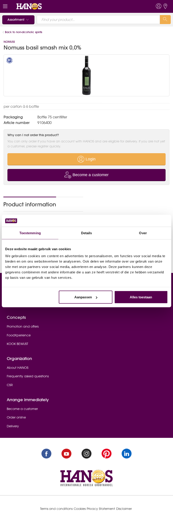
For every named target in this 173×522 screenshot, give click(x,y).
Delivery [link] (13, 426)
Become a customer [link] (22, 409)
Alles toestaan (141, 297)
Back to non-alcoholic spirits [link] (24, 32)
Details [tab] (86, 233)
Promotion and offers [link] (23, 326)
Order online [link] (16, 417)
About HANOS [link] (17, 367)
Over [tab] (143, 233)
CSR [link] (10, 385)
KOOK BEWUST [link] (17, 344)
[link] (29, 6)
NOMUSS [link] (9, 42)
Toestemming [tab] (30, 233)
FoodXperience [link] (19, 335)
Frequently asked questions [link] (28, 376)
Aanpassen (83, 297)
